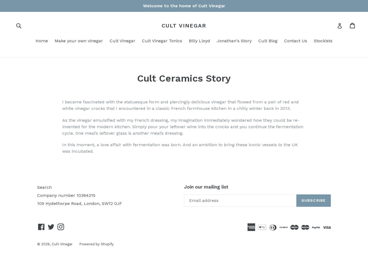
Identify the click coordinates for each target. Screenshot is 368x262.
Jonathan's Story (234, 40)
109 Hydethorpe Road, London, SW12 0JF (79, 203)
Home (42, 40)
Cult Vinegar (184, 25)
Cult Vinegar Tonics (162, 40)
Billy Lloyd (199, 40)
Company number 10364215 (66, 195)
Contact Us (295, 40)
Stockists (323, 40)
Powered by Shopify (96, 244)
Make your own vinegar (79, 40)
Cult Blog (267, 40)
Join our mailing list (206, 187)
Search (44, 187)
